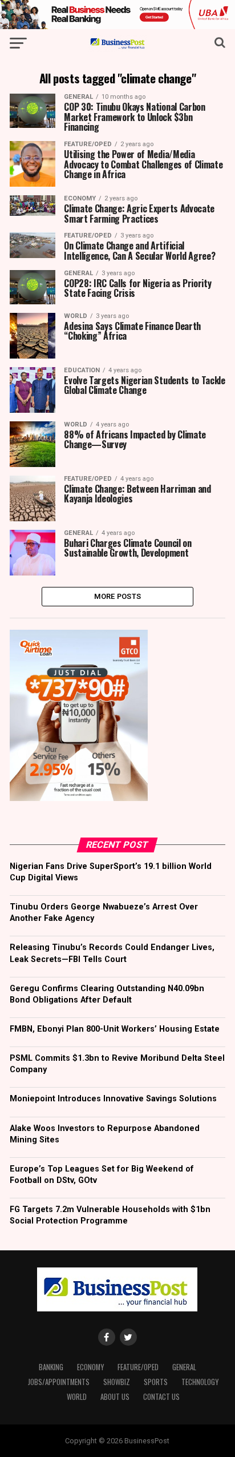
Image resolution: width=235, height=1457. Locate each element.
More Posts (117, 596)
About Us (114, 1396)
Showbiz (116, 1381)
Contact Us (161, 1396)
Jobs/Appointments (59, 1381)
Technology (199, 1381)
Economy (90, 1367)
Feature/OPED (138, 1367)
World (77, 1396)
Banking (51, 1367)
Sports (156, 1381)
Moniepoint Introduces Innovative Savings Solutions (113, 1099)
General (184, 1367)
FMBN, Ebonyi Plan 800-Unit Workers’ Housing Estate (115, 1029)
